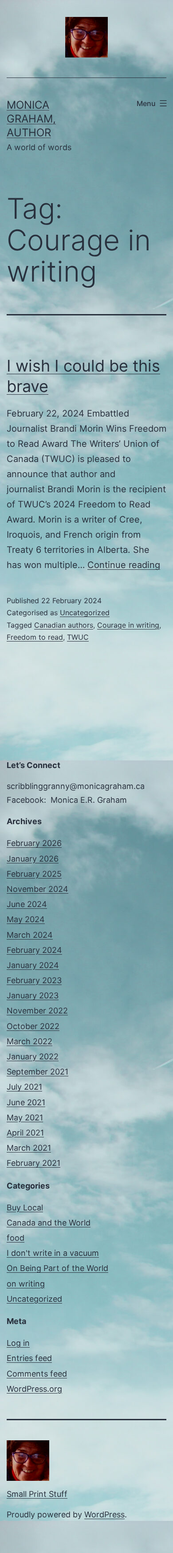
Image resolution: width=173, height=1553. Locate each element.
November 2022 (37, 1010)
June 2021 (26, 1102)
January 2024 (33, 965)
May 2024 (26, 919)
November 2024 (37, 889)
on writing (26, 1283)
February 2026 (34, 843)
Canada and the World (48, 1222)
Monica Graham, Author (31, 118)
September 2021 (37, 1071)
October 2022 (33, 1026)
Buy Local (25, 1207)
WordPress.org (34, 1389)
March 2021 (29, 1147)
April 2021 (25, 1132)
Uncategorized (85, 612)
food (15, 1237)
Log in (18, 1343)
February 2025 (34, 874)
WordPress (104, 1514)
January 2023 (33, 995)
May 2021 (25, 1117)
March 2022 (29, 1041)
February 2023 (34, 980)
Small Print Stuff (37, 1494)
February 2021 (33, 1163)
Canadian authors (63, 625)
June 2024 (27, 904)
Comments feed (37, 1373)
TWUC (78, 637)
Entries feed (29, 1358)
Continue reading (123, 565)
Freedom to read (35, 637)
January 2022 (33, 1056)
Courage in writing (128, 625)
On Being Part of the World (57, 1268)
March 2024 (30, 935)
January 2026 (33, 858)
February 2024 (34, 950)
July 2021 (24, 1086)
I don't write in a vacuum (53, 1253)
